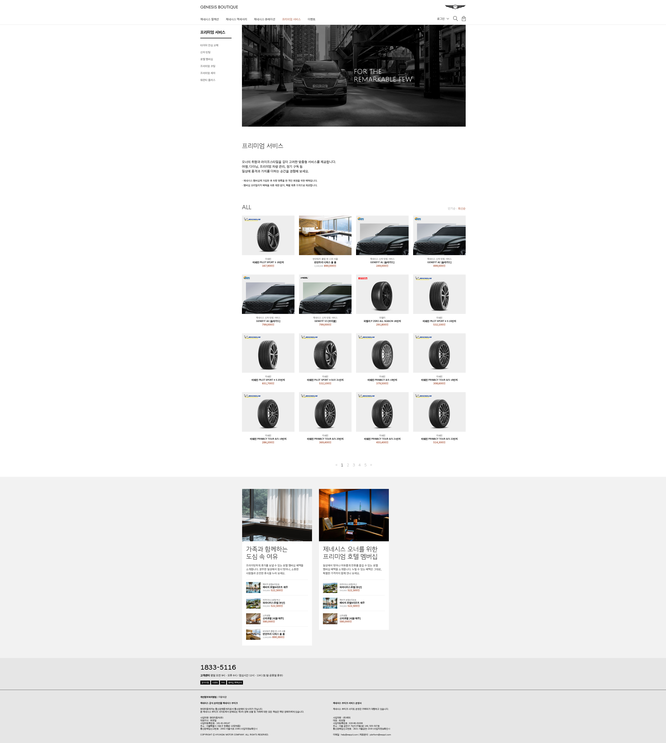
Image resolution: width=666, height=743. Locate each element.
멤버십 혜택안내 (235, 682)
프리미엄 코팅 (207, 66)
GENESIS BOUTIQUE (219, 7)
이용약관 (223, 697)
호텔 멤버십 (206, 59)
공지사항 (205, 682)
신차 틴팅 (205, 52)
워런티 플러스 (207, 80)
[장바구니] (464, 19)
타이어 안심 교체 (209, 45)
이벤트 (311, 19)
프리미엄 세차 (207, 73)
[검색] (455, 19)
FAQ (223, 682)
